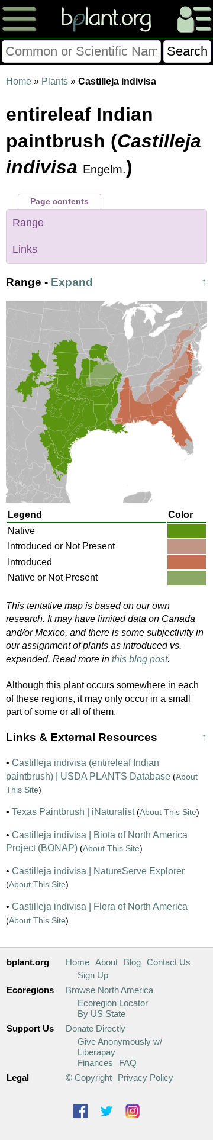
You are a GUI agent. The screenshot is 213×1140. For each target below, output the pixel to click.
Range (28, 222)
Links (24, 249)
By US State (101, 1014)
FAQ (128, 1063)
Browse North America (109, 990)
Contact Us (169, 962)
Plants (54, 81)
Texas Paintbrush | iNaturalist (73, 812)
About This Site (168, 812)
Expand (72, 282)
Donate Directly (95, 1028)
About (106, 962)
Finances (95, 1063)
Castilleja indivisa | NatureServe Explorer (98, 871)
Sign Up (93, 975)
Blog (132, 962)
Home (18, 81)
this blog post (139, 659)
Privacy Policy (145, 1078)
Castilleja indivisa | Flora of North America (100, 906)
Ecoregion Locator (113, 1003)
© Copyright (89, 1078)
